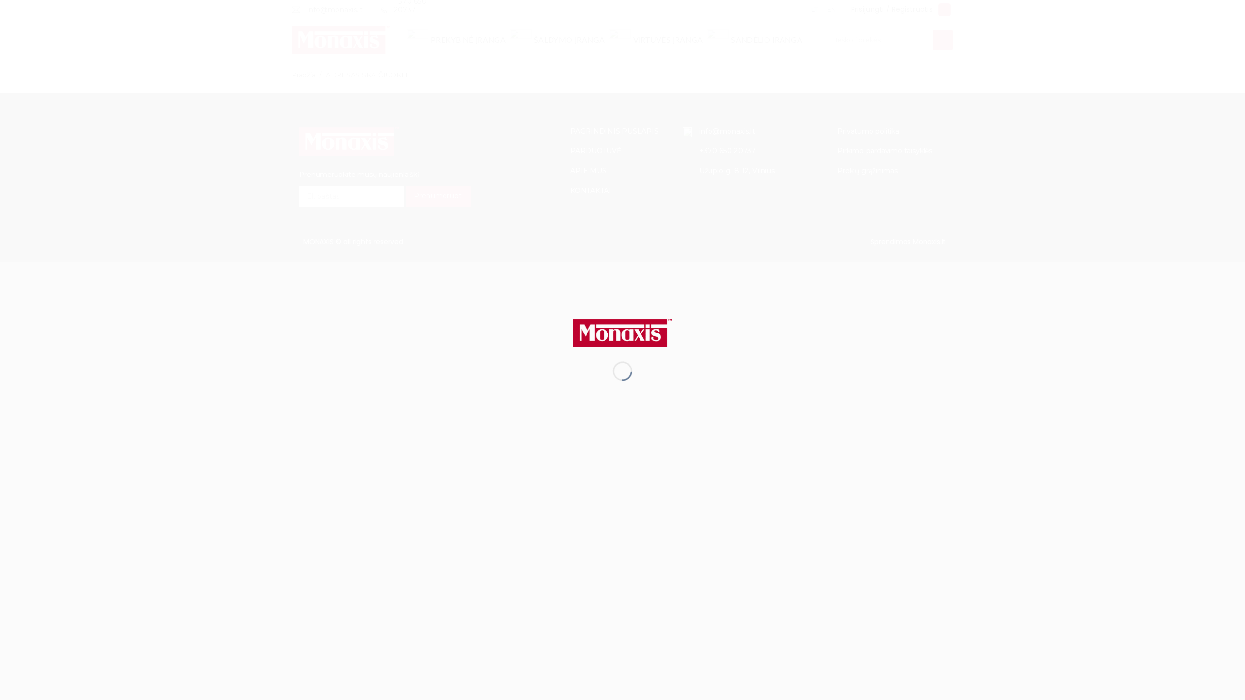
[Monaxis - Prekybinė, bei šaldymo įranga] (622, 332)
